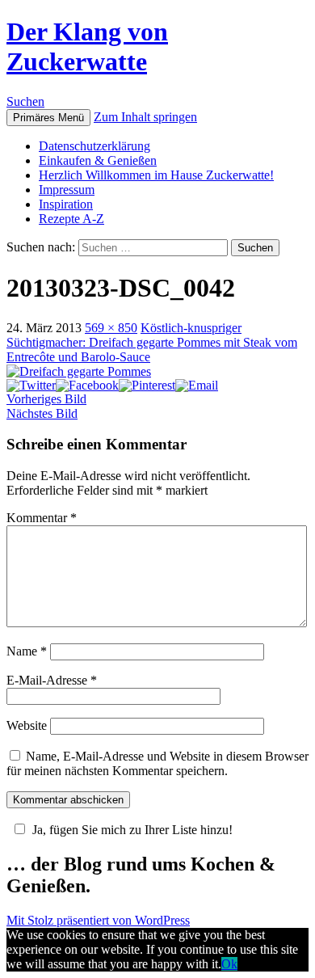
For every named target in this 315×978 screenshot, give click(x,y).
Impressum (66, 189)
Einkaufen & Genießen (98, 160)
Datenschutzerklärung (94, 146)
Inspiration (66, 204)
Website (26, 725)
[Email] (196, 385)
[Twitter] (31, 385)
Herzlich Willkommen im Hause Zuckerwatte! (156, 175)
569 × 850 (111, 328)
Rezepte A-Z (71, 219)
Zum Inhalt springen (145, 117)
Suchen (25, 101)
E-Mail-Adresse (51, 680)
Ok (229, 964)
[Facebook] (87, 385)
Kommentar (41, 518)
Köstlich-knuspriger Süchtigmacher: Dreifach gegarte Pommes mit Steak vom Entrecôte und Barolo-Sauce (151, 342)
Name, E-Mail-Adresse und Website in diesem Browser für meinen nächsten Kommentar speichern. (157, 763)
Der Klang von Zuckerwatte (87, 46)
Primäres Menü (48, 118)
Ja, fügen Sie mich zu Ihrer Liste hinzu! (132, 830)
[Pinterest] (147, 385)
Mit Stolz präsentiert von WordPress (98, 920)
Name (26, 651)
